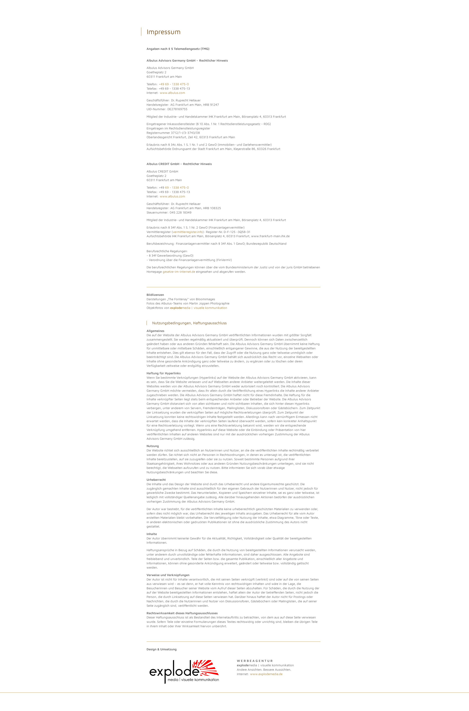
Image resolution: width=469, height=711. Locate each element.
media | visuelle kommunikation (198, 308)
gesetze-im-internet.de (179, 271)
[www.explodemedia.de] (184, 684)
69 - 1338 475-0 (177, 187)
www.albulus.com (172, 93)
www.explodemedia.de (266, 674)
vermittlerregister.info (188, 232)
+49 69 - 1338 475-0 (174, 84)
